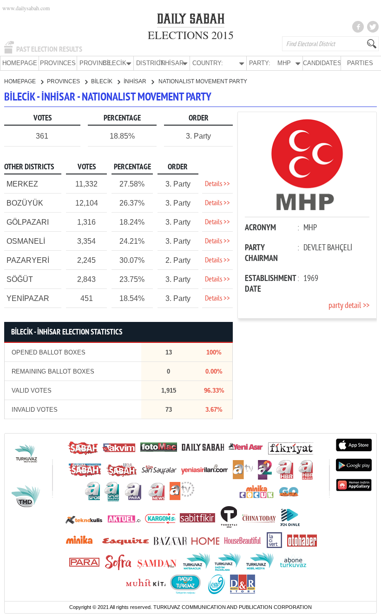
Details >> (217, 184)
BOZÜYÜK (25, 203)
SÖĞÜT (20, 279)
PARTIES (360, 63)
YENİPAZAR (28, 298)
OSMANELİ (26, 241)
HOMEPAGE (19, 63)
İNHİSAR (136, 81)
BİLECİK (102, 81)
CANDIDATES (322, 63)
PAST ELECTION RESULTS (49, 49)
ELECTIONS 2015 (191, 34)
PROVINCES (58, 63)
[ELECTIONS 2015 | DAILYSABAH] (190, 20)
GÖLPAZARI (28, 222)
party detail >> (348, 306)
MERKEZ (22, 184)
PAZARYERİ (28, 260)
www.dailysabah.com (26, 8)
